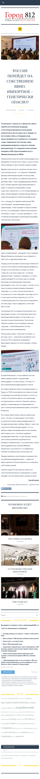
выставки (6, 702)
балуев (9, 496)
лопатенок (11, 712)
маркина (17, 712)
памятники (4, 719)
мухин (3, 715)
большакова (21, 698)
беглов (15, 698)
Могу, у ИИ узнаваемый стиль (12, 644)
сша (13, 728)
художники (28, 728)
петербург (12, 719)
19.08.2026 (20, 541)
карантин (4, 708)
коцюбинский (24, 707)
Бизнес (21, 110)
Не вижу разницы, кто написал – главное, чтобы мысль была (20, 635)
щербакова (32, 732)
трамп (21, 728)
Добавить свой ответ (7, 667)
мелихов (28, 712)
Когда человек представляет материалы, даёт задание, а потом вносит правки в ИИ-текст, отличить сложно (18, 655)
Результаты (34, 672)
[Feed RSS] (2, 2)
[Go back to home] (20, 15)
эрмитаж (19, 736)
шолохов (18, 732)
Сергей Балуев (11, 110)
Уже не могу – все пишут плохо (13, 641)
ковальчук (23, 496)
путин (28, 719)
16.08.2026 (20, 604)
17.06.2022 (30, 110)
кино (9, 708)
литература (4, 712)
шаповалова (9, 732)
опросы (19, 715)
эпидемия (6, 736)
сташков (6, 728)
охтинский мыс (28, 715)
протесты (20, 719)
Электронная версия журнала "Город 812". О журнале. (18, 755)
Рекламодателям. (7, 758)
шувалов (25, 732)
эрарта (13, 736)
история (32, 703)
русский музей (24, 724)
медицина (22, 712)
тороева (17, 728)
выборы (29, 698)
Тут (4, 750)
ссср (33, 724)
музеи (33, 712)
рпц (17, 723)
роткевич (11, 723)
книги (13, 708)
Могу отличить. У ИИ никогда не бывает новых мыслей (21, 638)
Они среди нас (20, 602)
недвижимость (10, 715)
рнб (33, 719)
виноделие (16, 496)
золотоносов (19, 702)
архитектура (4, 698)
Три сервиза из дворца (20, 539)
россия (3, 724)
